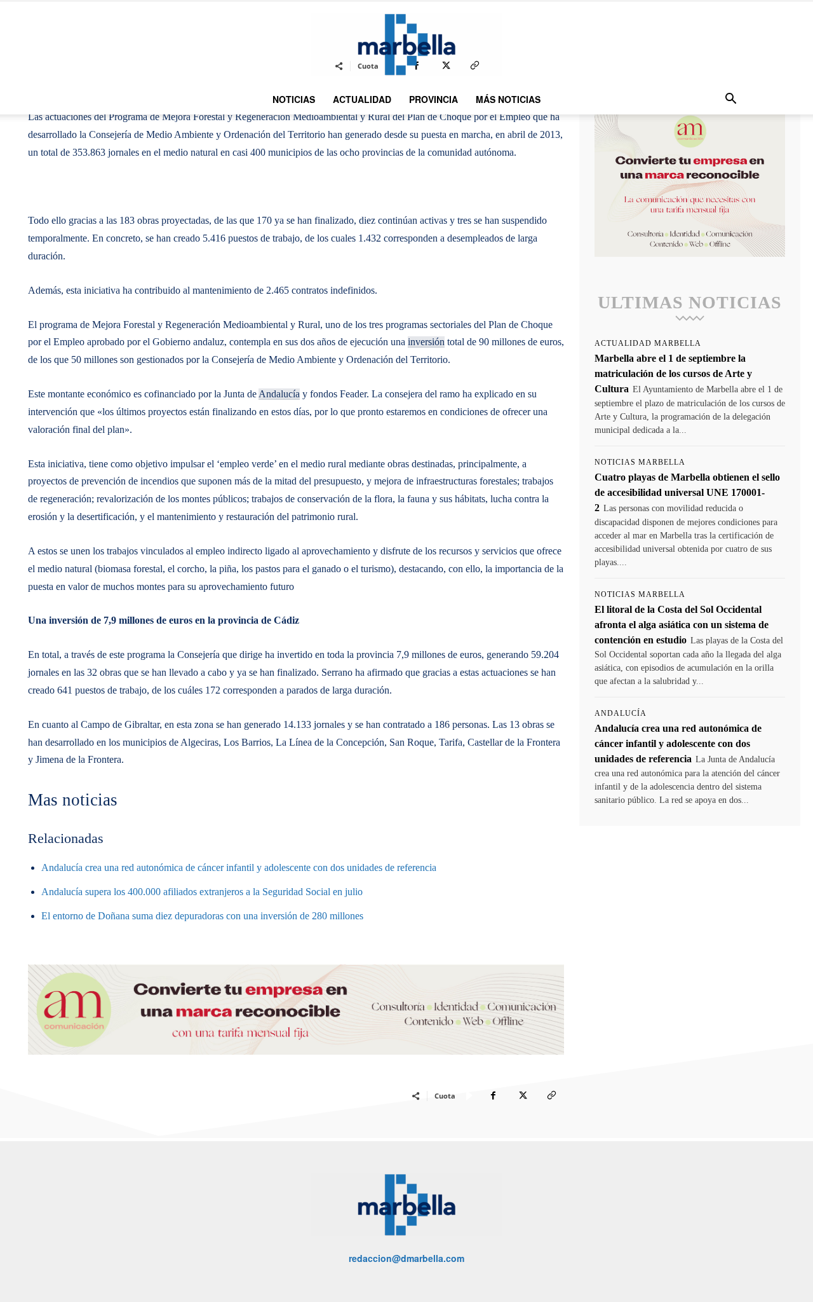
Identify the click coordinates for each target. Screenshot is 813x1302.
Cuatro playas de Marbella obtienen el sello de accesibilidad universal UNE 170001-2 (687, 492)
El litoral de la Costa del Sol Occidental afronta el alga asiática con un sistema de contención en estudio (682, 624)
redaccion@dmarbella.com (406, 1258)
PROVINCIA (433, 99)
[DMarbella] (406, 44)
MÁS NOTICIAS (508, 99)
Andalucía (279, 393)
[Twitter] (522, 1095)
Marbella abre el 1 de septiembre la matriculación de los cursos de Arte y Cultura (673, 373)
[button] (730, 100)
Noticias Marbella (640, 462)
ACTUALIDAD (362, 99)
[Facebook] (493, 1095)
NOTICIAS (293, 99)
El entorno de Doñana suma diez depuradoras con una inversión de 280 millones (202, 915)
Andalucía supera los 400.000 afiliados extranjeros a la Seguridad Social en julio (202, 891)
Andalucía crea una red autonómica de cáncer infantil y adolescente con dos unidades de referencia (238, 867)
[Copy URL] (551, 1095)
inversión (426, 341)
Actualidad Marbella (648, 343)
